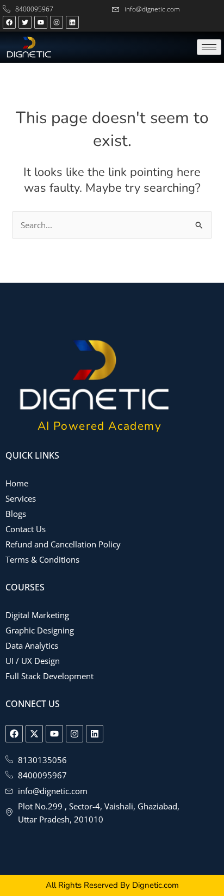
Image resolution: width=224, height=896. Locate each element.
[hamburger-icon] (209, 47)
